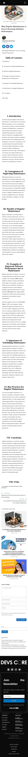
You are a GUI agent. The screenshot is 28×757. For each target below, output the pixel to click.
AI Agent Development (19, 718)
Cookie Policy (14, 749)
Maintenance (6, 722)
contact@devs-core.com (14, 738)
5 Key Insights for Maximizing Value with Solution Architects (13, 648)
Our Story (4, 724)
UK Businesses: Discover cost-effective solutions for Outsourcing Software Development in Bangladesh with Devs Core (14, 553)
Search (2, 626)
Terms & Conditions (14, 744)
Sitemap (14, 751)
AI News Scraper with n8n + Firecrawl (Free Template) (12, 640)
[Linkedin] (4, 46)
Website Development (19, 728)
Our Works (5, 717)
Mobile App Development (19, 725)
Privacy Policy (14, 746)
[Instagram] (16, 669)
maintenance (6, 486)
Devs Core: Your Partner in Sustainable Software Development (13, 646)
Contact (4, 729)
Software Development (19, 721)
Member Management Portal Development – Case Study (12, 645)
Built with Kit (14, 708)
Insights (4, 727)
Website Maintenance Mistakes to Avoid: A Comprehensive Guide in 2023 (14, 576)
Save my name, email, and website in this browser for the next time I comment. (13, 614)
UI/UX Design (18, 730)
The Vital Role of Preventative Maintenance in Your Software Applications (14, 530)
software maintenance (14, 486)
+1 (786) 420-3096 (14, 735)
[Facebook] (7, 46)
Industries (4, 720)
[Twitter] (11, 46)
